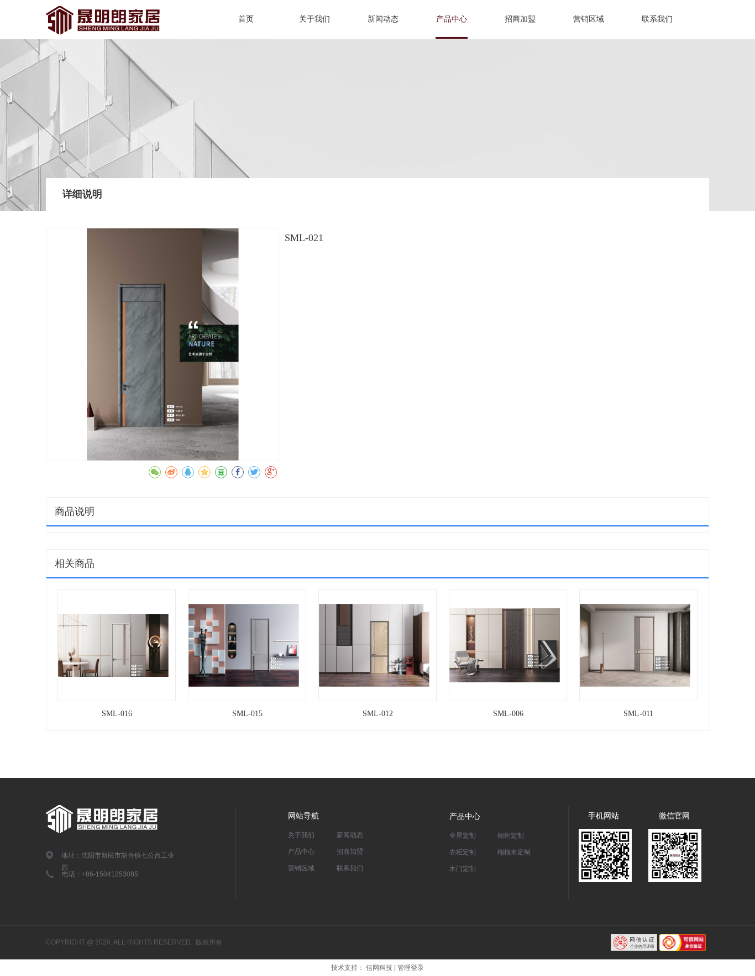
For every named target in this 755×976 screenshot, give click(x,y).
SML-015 (247, 713)
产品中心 (301, 851)
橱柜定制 (510, 835)
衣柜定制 (462, 852)
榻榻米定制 (514, 852)
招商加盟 (350, 851)
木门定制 (462, 869)
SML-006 (508, 713)
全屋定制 (462, 835)
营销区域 (301, 868)
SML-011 (638, 713)
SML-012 (378, 713)
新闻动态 (350, 835)
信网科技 (379, 968)
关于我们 (301, 835)
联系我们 (350, 868)
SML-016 (117, 713)
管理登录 (410, 968)
